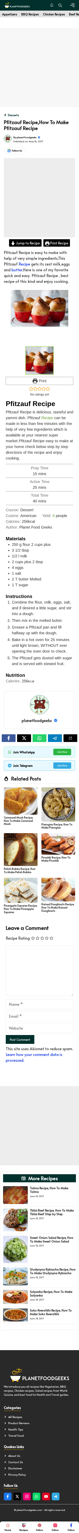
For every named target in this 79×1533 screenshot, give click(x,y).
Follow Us (17, 150)
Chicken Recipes (54, 14)
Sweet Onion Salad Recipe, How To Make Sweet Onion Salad (51, 1239)
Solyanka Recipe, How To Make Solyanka (51, 1293)
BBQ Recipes (30, 14)
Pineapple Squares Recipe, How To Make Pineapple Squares (20, 909)
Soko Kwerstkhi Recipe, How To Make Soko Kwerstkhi (51, 1312)
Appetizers (9, 14)
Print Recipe (58, 243)
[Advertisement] (39, 67)
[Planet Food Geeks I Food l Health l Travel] (17, 5)
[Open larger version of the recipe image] (39, 360)
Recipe (24, 264)
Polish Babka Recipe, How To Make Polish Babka (19, 870)
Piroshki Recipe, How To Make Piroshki (55, 859)
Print (42, 381)
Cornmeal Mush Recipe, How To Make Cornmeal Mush (18, 821)
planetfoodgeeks (26, 137)
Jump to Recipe (27, 243)
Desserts (13, 115)
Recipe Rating (18, 938)
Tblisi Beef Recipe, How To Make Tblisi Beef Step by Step (52, 1212)
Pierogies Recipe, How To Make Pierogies (56, 826)
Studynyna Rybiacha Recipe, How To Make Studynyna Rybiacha (53, 1271)
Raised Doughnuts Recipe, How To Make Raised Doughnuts (57, 907)
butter (17, 269)
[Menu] (72, 5)
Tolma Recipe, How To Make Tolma (49, 1190)
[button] (60, 5)
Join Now (62, 752)
